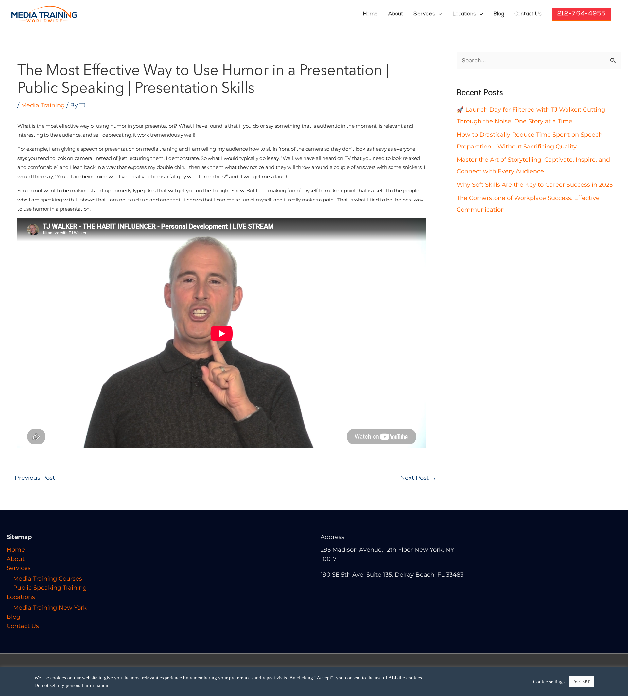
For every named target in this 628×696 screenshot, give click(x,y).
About (395, 14)
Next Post (418, 477)
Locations (464, 14)
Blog (499, 14)
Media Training (43, 105)
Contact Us (528, 14)
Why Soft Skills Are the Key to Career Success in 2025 (535, 184)
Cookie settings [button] (549, 681)
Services (424, 14)
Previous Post (31, 477)
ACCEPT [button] (581, 681)
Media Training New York (50, 607)
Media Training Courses (47, 578)
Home (370, 14)
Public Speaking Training (50, 587)
